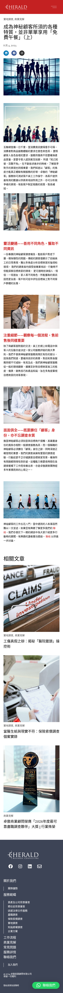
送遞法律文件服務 (17, 911)
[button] (54, 7)
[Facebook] (14, 53)
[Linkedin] (6, 53)
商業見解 (19, 19)
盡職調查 (13, 915)
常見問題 (10, 947)
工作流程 (10, 938)
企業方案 (13, 931)
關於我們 (10, 881)
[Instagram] (21, 53)
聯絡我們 (10, 957)
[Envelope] (39, 866)
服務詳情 (10, 952)
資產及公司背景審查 (19, 902)
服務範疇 (10, 895)
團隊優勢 (13, 888)
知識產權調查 (15, 927)
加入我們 (13, 965)
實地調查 (8, 19)
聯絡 (48, 536)
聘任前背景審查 (16, 906)
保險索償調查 (15, 919)
